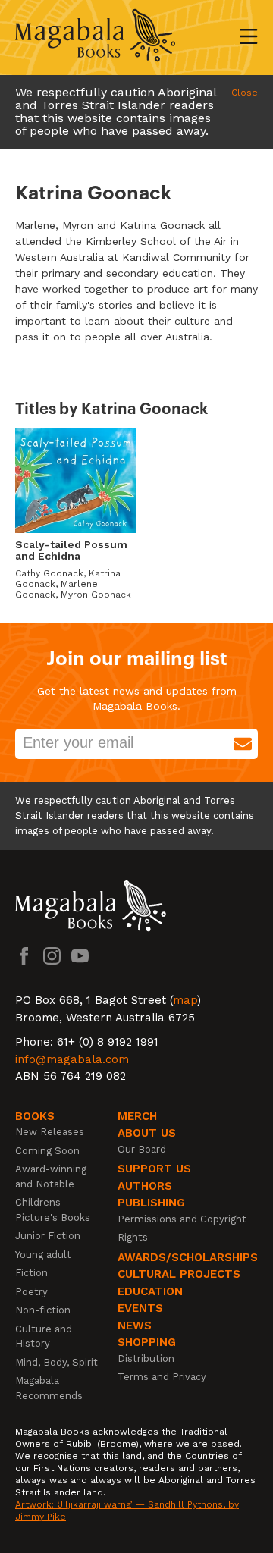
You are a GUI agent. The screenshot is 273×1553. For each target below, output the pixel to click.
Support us (154, 1168)
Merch (137, 1116)
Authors (145, 1186)
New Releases (49, 1131)
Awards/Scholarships (188, 1257)
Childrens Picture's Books (52, 1210)
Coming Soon (47, 1150)
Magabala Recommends (49, 1388)
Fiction (31, 1272)
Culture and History (43, 1336)
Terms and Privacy (162, 1376)
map (185, 1000)
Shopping (147, 1342)
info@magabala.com (72, 1059)
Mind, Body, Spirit (56, 1362)
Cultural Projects (179, 1274)
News (135, 1325)
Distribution (146, 1358)
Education (150, 1291)
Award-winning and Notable (50, 1176)
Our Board (142, 1149)
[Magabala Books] (95, 37)
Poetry (31, 1291)
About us (147, 1133)
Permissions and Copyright (182, 1219)
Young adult (43, 1254)
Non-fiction (43, 1310)
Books (35, 1116)
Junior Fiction (47, 1235)
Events (140, 1308)
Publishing (151, 1202)
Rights (133, 1237)
